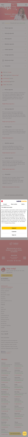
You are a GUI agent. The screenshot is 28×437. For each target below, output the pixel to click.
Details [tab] (22, 204)
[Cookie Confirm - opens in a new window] (21, 201)
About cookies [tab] (14, 204)
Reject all (14, 235)
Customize (14, 231)
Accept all (14, 228)
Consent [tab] (5, 204)
